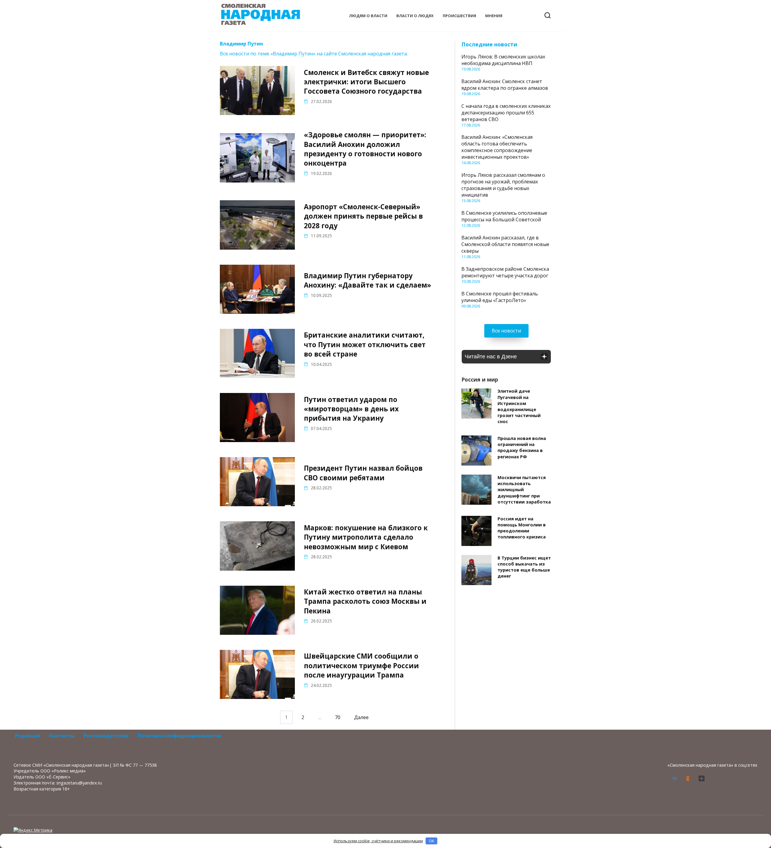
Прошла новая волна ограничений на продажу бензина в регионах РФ (522, 447)
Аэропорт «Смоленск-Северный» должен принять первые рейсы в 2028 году (363, 216)
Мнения (493, 15)
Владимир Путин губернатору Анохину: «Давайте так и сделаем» (367, 280)
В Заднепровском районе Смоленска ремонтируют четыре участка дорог (505, 272)
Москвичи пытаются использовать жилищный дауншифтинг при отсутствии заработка (524, 490)
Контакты (61, 735)
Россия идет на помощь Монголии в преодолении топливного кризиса (522, 528)
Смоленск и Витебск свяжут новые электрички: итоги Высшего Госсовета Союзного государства (366, 82)
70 (337, 717)
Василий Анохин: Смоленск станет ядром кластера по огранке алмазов (504, 84)
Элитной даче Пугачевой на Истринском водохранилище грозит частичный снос (519, 406)
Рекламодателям (106, 735)
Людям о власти (368, 15)
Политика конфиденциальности (179, 735)
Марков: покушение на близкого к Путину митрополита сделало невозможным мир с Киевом (366, 537)
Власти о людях (415, 15)
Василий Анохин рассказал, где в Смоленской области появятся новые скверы (505, 244)
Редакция (27, 735)
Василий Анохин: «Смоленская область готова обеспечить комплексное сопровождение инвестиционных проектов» (496, 147)
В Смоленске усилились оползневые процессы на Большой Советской (504, 216)
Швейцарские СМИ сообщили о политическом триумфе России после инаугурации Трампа (361, 665)
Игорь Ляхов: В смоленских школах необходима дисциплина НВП (503, 60)
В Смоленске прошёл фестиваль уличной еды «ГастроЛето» (499, 297)
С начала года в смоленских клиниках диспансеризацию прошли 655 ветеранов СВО (506, 113)
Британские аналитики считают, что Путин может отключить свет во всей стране (365, 345)
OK (431, 840)
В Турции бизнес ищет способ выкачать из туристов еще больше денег (524, 567)
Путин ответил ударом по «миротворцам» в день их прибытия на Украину (351, 409)
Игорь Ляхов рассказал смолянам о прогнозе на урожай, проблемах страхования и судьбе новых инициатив (503, 185)
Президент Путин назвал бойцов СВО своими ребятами (363, 473)
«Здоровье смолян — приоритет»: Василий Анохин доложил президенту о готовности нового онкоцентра (365, 149)
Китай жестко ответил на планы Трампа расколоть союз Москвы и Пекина (365, 601)
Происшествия (459, 15)
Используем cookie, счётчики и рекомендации (378, 840)
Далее (361, 717)
